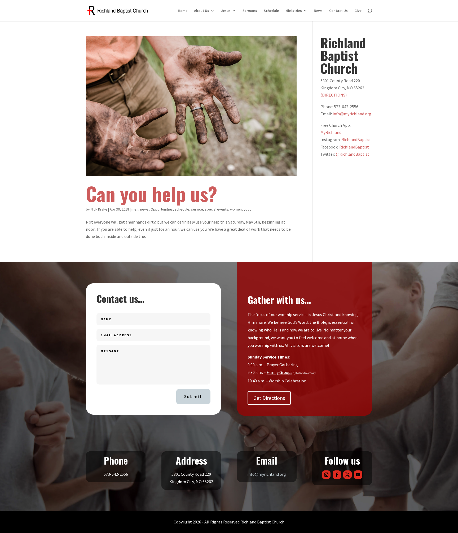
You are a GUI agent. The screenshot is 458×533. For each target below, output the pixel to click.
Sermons (250, 11)
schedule (182, 209)
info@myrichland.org (352, 113)
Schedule (271, 11)
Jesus (226, 11)
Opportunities (162, 209)
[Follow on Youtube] (358, 474)
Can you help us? (151, 193)
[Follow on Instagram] (326, 474)
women (236, 209)
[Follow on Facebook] (337, 474)
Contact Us (338, 11)
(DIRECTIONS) (333, 95)
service (197, 209)
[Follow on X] (347, 474)
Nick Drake (99, 209)
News (318, 11)
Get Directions (269, 398)
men (134, 209)
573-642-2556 (116, 474)
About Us (201, 11)
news (144, 209)
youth (248, 209)
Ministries (293, 11)
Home (182, 11)
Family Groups (279, 372)
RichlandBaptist (356, 139)
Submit (193, 396)
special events (216, 209)
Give (358, 11)
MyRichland (330, 132)
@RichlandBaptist (352, 154)
